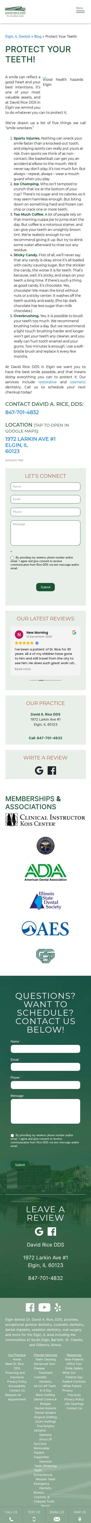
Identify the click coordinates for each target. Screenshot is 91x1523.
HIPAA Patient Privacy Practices (71, 1390)
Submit (45, 587)
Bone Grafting (45, 1395)
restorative (48, 382)
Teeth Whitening (45, 1466)
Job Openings (74, 1403)
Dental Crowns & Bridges (45, 1401)
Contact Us (17, 1390)
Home (17, 1359)
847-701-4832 (22, 412)
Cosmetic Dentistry (43, 1379)
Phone (16, 1077)
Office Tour (74, 1364)
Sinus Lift (45, 1439)
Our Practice (17, 1355)
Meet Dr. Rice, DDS (15, 1366)
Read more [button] (23, 669)
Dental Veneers (45, 1412)
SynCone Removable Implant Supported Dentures (43, 1452)
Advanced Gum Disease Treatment (44, 1368)
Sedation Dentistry (43, 1433)
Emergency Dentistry (43, 1486)
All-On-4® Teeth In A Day (45, 1388)
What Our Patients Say (72, 1375)
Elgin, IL (39, 1335)
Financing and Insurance (15, 1375)
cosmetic (78, 382)
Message (17, 1095)
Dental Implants (45, 1408)
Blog (37, 36)
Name (16, 1041)
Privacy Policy (17, 1381)
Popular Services (45, 1355)
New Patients (74, 1359)
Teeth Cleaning (45, 1359)
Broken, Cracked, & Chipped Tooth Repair (44, 1499)
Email (16, 1059)
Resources (74, 1355)
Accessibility (17, 1386)
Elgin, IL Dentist (17, 36)
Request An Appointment (15, 1397)
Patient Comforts (74, 1381)
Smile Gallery (74, 1368)
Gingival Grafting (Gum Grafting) (45, 1419)
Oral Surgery (45, 1426)
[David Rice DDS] (14, 11)
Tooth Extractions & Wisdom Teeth (44, 1474)
